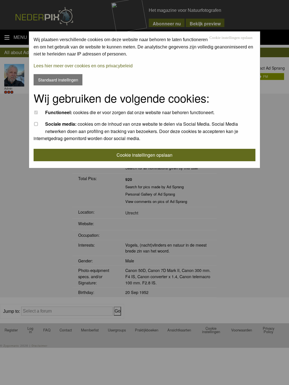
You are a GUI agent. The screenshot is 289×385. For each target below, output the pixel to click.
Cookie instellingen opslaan (231, 38)
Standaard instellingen (58, 80)
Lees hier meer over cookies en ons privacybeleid (83, 65)
